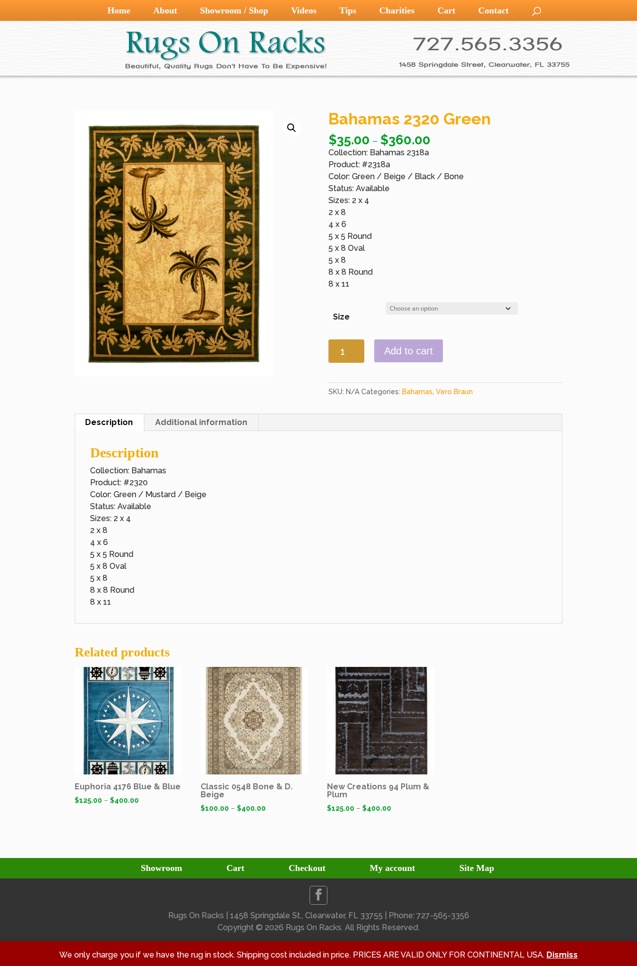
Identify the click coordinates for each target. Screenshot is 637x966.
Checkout (307, 868)
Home (118, 10)
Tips (347, 10)
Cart (446, 10)
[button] (292, 128)
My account (392, 868)
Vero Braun (454, 392)
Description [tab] (109, 422)
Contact (493, 10)
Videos (304, 10)
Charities (397, 10)
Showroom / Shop (234, 10)
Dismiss (562, 955)
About (165, 10)
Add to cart (408, 350)
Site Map (476, 868)
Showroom (161, 868)
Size (341, 317)
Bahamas (417, 392)
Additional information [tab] (201, 422)
